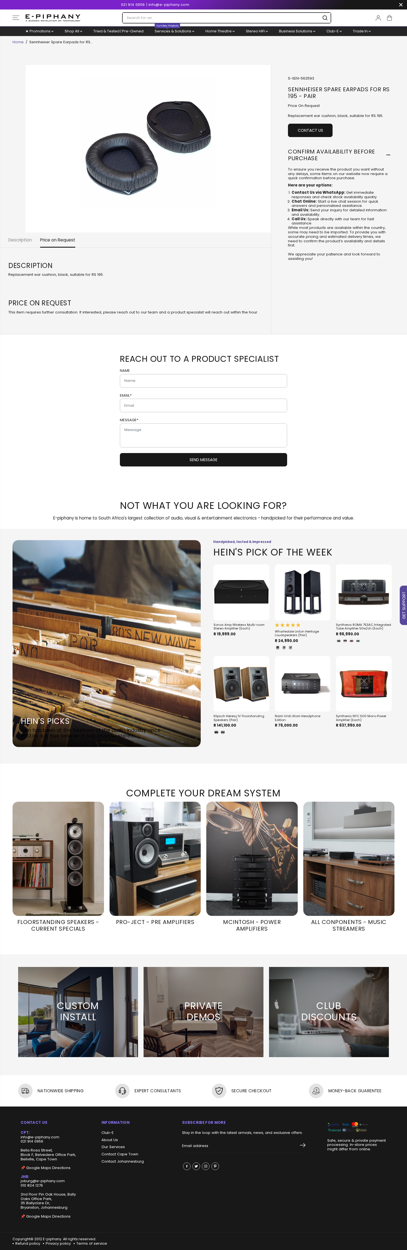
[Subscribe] (303, 1146)
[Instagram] (205, 1166)
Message (129, 420)
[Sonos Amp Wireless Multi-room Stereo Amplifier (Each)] (241, 592)
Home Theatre (218, 31)
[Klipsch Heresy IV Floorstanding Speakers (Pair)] (241, 684)
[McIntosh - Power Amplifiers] (252, 859)
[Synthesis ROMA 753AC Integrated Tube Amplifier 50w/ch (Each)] (364, 592)
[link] (356, 1127)
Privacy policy (58, 1243)
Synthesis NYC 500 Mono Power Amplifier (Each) (361, 718)
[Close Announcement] (401, 4)
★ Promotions (38, 31)
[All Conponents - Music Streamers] (349, 859)
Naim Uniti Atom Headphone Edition (297, 718)
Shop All (72, 31)
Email (126, 395)
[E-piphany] (53, 18)
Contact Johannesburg (122, 1161)
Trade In (361, 31)
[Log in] (378, 18)
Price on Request (57, 240)
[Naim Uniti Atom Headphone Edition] (303, 684)
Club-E (333, 31)
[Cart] (389, 18)
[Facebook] (187, 1166)
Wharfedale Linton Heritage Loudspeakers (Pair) (297, 633)
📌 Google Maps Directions (46, 1167)
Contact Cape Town (119, 1154)
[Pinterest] (215, 1166)
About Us (109, 1140)
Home (18, 42)
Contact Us (310, 130)
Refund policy (27, 1243)
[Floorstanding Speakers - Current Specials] (58, 859)
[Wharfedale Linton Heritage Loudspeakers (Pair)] (303, 592)
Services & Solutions (173, 30)
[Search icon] (325, 17)
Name (125, 370)
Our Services (113, 1147)
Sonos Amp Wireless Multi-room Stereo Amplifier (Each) (239, 627)
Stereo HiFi (256, 31)
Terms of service (91, 1243)
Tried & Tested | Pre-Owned (118, 31)
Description (20, 240)
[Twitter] (196, 1166)
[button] (16, 18)
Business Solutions (296, 31)
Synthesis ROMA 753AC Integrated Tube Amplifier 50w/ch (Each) (363, 627)
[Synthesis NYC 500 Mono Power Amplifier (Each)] (364, 684)
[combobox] (226, 17)
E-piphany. (52, 1239)
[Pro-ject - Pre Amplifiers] (155, 859)
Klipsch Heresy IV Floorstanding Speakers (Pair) (239, 718)
